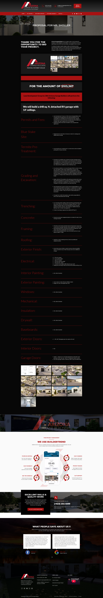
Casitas (60, 13)
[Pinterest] (81, 14)
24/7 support (78, 475)
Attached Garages (51, 13)
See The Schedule (27, 475)
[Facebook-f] (72, 14)
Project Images (77, 466)
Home (23, 13)
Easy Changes (78, 456)
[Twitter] (75, 14)
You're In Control (27, 456)
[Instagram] (79, 14)
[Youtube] (77, 14)
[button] (22, 544)
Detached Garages (39, 13)
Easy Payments (28, 466)
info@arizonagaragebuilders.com (64, 5)
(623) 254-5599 (48, 5)
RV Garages (30, 13)
